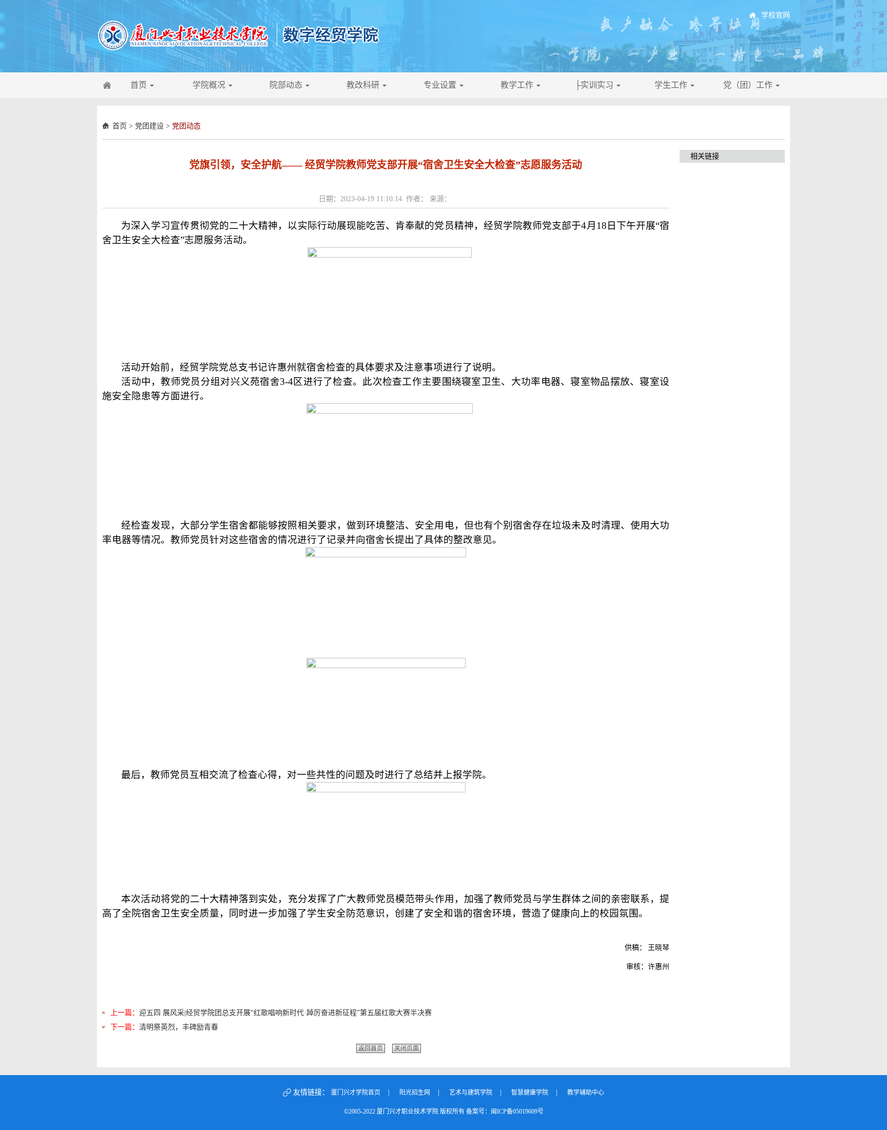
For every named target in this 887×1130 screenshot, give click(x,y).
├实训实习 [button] (595, 85)
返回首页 (370, 1048)
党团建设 (149, 126)
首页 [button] (139, 85)
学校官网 (775, 15)
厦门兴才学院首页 (355, 1092)
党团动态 (186, 126)
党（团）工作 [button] (749, 85)
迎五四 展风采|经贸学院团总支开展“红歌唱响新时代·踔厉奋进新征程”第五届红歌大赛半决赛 (285, 1013)
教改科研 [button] (363, 85)
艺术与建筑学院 (470, 1092)
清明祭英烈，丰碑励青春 (178, 1027)
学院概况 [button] (209, 85)
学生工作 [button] (671, 85)
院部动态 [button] (286, 85)
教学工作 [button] (517, 85)
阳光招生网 (414, 1092)
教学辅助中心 (585, 1092)
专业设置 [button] (440, 85)
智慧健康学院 (529, 1092)
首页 (119, 126)
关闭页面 (406, 1048)
